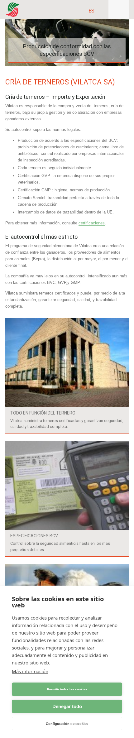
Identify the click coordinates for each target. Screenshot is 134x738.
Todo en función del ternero (42, 412)
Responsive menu (118, 9)
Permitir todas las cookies (67, 689)
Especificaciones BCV (34, 535)
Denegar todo (67, 706)
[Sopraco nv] (13, 9)
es (91, 11)
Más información (30, 671)
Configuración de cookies (67, 724)
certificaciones (92, 223)
